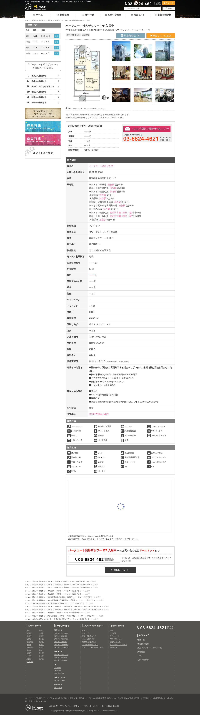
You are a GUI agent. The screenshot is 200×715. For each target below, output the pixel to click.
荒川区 (41, 653)
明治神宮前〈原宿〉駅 (121, 212)
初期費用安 (114, 647)
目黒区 (29, 645)
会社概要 (53, 706)
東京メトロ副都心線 (55, 588)
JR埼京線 (51, 591)
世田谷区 (30, 647)
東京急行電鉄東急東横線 (56, 597)
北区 (40, 650)
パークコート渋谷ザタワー (73, 20)
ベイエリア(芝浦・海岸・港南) (93, 647)
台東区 (29, 639)
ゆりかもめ (58, 688)
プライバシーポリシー (71, 706)
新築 (111, 630)
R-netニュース (97, 706)
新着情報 (141, 652)
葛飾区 (29, 659)
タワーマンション (116, 639)
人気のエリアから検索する (41, 619)
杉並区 (29, 656)
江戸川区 (30, 662)
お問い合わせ (114, 14)
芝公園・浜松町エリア (90, 645)
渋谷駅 (111, 184)
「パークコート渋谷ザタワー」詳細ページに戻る (43, 66)
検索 (170, 8)
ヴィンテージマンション (118, 645)
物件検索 (64, 14)
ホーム (39, 14)
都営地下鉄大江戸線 (61, 655)
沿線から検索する (38, 581)
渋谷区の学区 (52, 616)
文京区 (41, 642)
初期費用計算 (164, 14)
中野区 (29, 650)
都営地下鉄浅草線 (60, 660)
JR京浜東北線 (59, 673)
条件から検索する (118, 626)
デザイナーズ (114, 636)
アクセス (169, 3)
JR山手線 (51, 594)
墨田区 (41, 639)
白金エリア (86, 633)
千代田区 (30, 642)
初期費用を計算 (131, 35)
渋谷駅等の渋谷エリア (61, 619)
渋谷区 (50, 20)
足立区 (41, 656)
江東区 (41, 636)
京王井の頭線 (52, 603)
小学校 (62, 616)
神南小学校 (71, 616)
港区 (28, 630)
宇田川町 (58, 20)
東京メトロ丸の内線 (61, 633)
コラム (140, 655)
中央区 (41, 630)
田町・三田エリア (88, 639)
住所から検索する (38, 20)
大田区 (41, 647)
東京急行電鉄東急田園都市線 (58, 600)
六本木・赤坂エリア (89, 642)
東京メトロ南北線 (60, 636)
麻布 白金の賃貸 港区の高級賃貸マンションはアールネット (82, 711)
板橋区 (29, 653)
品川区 (29, 636)
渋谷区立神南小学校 (99, 414)
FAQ (85, 706)
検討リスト (139, 14)
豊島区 (41, 645)
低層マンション (115, 642)
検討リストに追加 (161, 35)
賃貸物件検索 (143, 644)
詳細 (56, 36)
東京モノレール (59, 680)
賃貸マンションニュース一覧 (149, 647)
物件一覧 (89, 14)
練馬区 (41, 659)
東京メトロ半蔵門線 (55, 584)
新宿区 (29, 633)
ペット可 (113, 633)
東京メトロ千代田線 (55, 609)
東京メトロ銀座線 (54, 581)
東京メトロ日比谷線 (61, 639)
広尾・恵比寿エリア (89, 636)
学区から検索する (38, 616)
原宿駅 (102, 219)
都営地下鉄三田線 (60, 657)
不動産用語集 (112, 706)
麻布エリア (86, 630)
